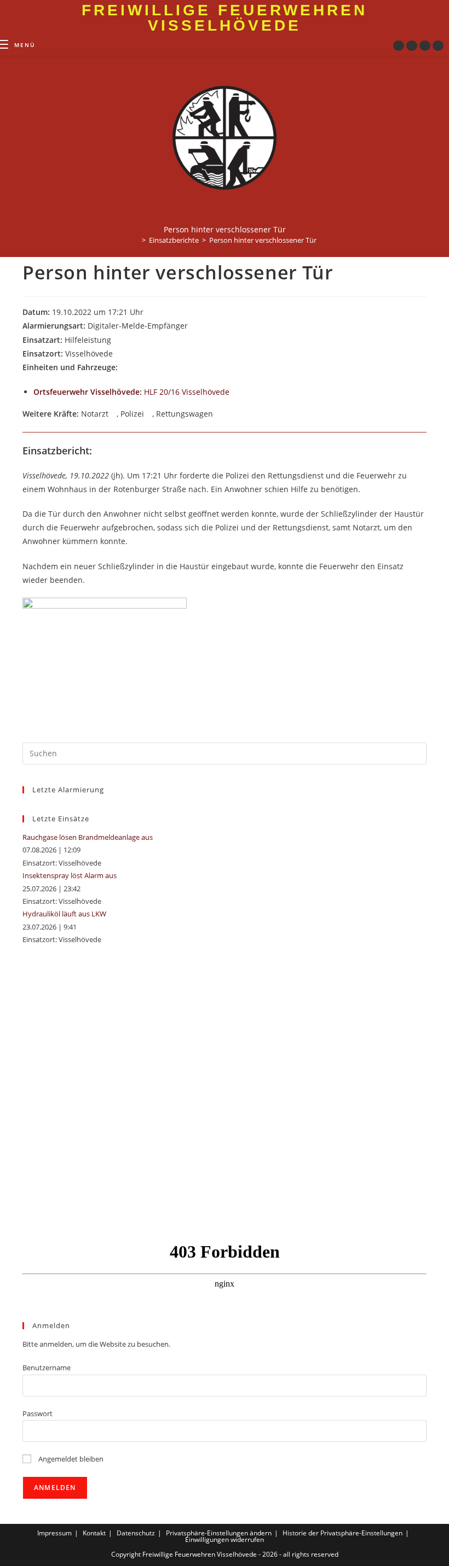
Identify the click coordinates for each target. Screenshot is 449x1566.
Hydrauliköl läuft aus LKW (64, 914)
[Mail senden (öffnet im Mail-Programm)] (438, 45)
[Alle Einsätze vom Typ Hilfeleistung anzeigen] (116, 340)
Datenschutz (136, 1533)
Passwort (37, 1413)
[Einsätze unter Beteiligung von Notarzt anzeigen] (114, 414)
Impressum (54, 1533)
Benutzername (46, 1367)
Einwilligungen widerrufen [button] (224, 1539)
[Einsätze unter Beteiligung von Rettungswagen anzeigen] (218, 414)
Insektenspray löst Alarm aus (69, 875)
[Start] (136, 240)
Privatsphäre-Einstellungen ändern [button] (219, 1533)
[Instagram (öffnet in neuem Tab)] (411, 45)
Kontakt (94, 1533)
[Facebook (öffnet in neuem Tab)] (398, 45)
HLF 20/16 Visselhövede (186, 392)
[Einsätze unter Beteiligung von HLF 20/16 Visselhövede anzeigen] (235, 392)
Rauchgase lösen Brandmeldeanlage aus (87, 837)
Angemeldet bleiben (70, 1459)
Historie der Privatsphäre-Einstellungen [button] (342, 1533)
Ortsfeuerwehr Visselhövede (86, 392)
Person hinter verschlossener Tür (262, 240)
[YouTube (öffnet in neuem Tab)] (424, 45)
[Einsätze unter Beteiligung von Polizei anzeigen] (149, 414)
